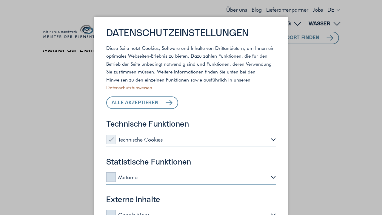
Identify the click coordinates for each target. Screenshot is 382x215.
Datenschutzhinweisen (129, 87)
